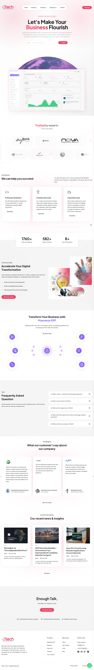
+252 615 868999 (82, 648)
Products (42, 7)
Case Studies (65, 645)
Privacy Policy (74, 665)
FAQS (63, 648)
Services (33, 7)
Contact (62, 7)
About (64, 642)
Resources (53, 7)
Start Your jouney (47, 502)
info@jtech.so (81, 645)
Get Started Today (47, 610)
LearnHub (50, 648)
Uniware (49, 651)
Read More (10, 211)
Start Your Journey (9, 297)
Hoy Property (50, 654)
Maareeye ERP (51, 642)
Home (26, 7)
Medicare (49, 645)
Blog (63, 651)
